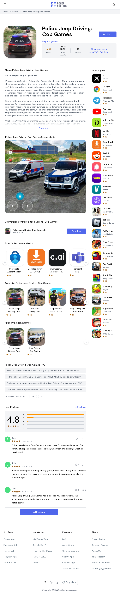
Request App (68, 562)
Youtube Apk (10, 562)
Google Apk (9, 539)
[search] (113, 4)
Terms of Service (100, 545)
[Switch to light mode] (51, 582)
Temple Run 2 (39, 545)
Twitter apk (9, 551)
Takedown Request (71, 568)
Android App (68, 545)
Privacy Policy (98, 539)
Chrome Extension (71, 551)
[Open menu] (5, 4)
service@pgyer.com (101, 568)
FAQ (64, 539)
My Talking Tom (40, 539)
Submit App (68, 556)
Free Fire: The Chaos (42, 551)
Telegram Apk (10, 556)
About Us (96, 551)
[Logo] (59, 5)
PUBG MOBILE (39, 556)
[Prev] (10, 176)
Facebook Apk (10, 545)
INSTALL (107, 34)
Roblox (36, 562)
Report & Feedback (101, 562)
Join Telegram (98, 556)
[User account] (57, 582)
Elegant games (50, 41)
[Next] (80, 176)
